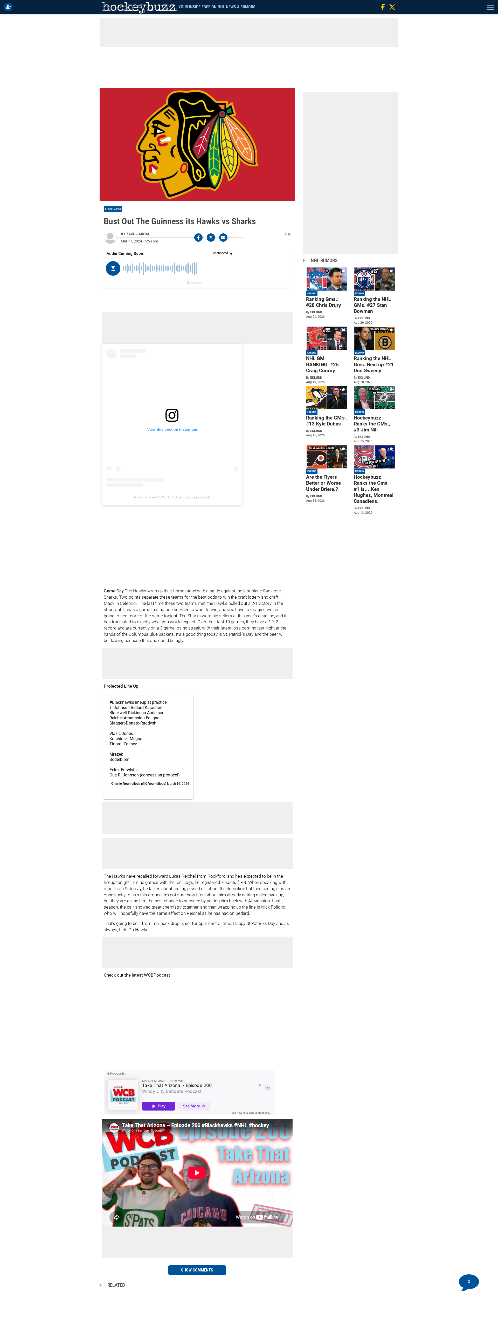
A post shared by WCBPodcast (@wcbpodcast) (172, 497)
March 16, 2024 (178, 784)
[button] (490, 7)
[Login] (9, 7)
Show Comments (197, 1270)
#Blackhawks (121, 702)
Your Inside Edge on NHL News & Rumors (216, 6)
